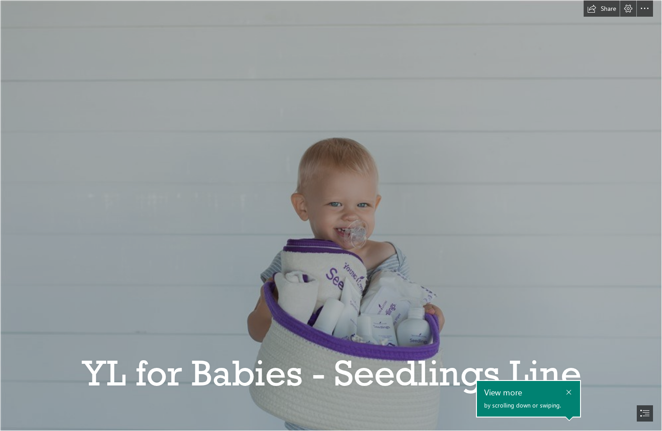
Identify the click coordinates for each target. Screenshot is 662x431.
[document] (331, 215)
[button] (602, 8)
